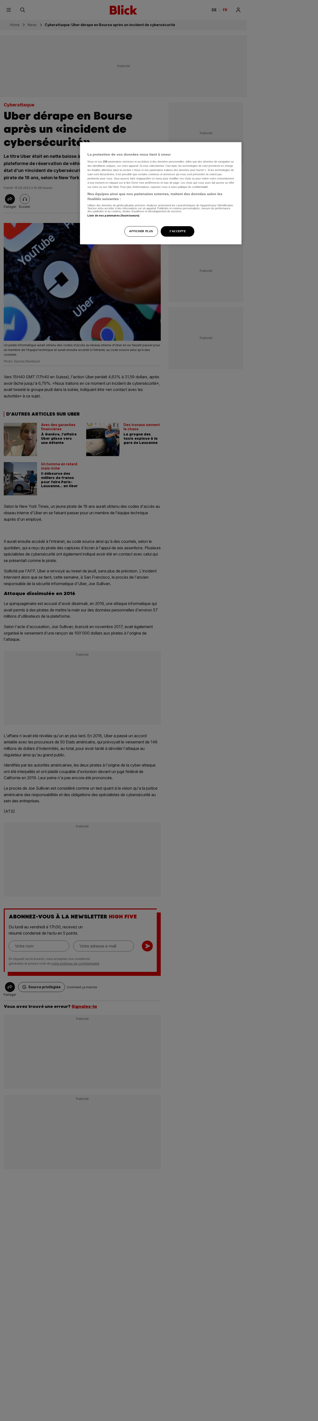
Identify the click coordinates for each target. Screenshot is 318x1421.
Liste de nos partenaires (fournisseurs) (113, 215)
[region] (160, 193)
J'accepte (177, 230)
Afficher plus (141, 230)
